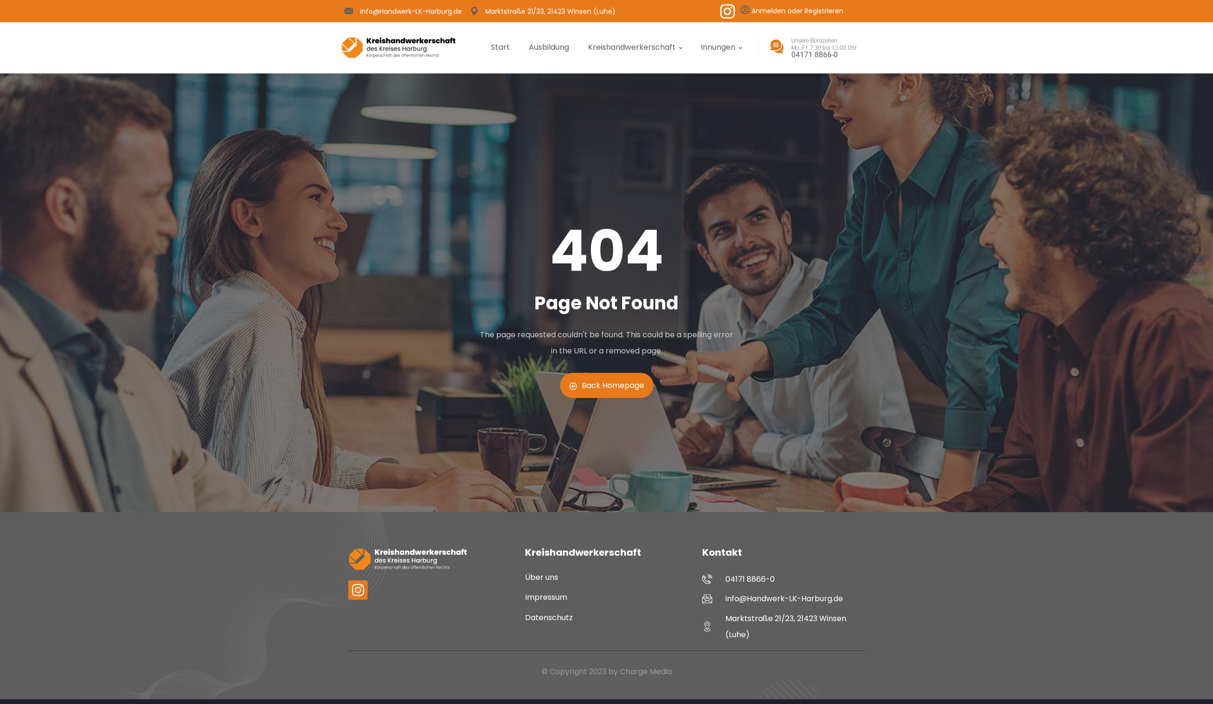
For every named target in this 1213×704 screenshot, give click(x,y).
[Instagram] (727, 11)
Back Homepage (613, 385)
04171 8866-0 (814, 54)
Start (500, 47)
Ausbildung (549, 47)
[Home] (398, 47)
